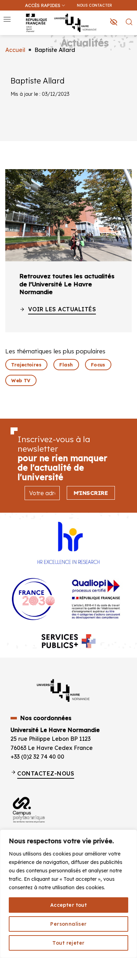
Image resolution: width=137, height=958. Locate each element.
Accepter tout (68, 905)
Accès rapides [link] (42, 5)
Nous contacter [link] (94, 5)
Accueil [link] (15, 49)
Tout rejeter (68, 943)
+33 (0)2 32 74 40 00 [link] (37, 756)
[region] (68, 894)
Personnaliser (68, 924)
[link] (128, 41)
